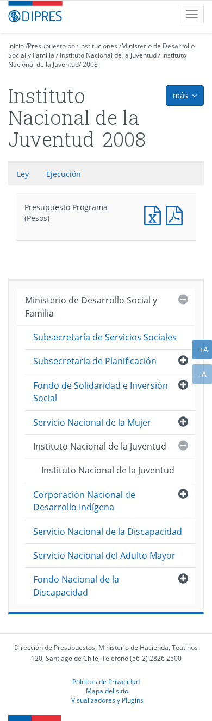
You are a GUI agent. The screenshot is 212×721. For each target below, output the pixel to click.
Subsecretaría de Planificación (95, 361)
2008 (90, 64)
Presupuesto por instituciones (72, 45)
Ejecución (63, 174)
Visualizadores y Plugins (107, 699)
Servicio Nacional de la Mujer (92, 422)
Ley (23, 174)
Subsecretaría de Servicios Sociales (105, 337)
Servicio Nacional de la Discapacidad (107, 531)
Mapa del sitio (107, 690)
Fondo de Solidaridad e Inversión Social (100, 392)
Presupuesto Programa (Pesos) (155, 214)
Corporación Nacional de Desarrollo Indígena (84, 501)
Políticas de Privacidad (106, 681)
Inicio (16, 45)
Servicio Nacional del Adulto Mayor (104, 555)
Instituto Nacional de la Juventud (108, 55)
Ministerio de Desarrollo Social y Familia (91, 306)
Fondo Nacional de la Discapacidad (76, 585)
